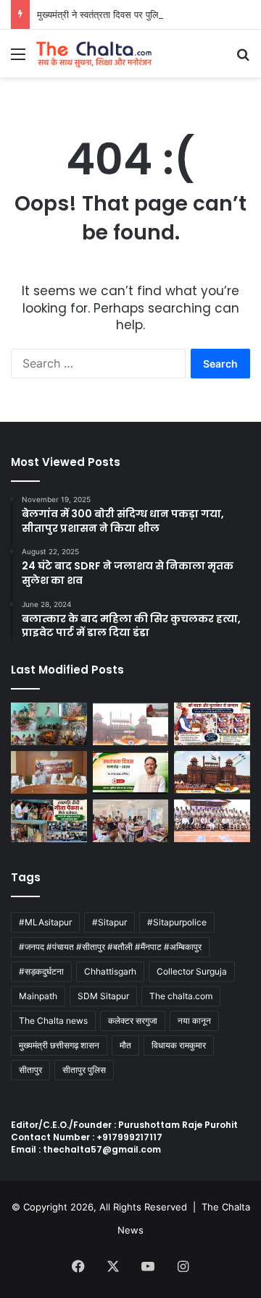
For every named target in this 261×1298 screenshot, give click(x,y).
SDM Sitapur (103, 996)
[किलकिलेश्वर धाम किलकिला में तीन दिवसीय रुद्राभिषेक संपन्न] (49, 724)
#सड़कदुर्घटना (41, 971)
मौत (125, 1045)
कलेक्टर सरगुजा (132, 1020)
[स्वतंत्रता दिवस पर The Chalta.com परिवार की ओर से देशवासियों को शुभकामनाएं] (212, 772)
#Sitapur (109, 922)
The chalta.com (180, 996)
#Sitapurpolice (177, 922)
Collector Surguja (192, 971)
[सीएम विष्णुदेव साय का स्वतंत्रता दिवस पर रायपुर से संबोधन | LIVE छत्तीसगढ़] (131, 772)
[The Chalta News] (94, 53)
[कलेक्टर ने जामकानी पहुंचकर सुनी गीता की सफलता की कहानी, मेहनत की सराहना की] (49, 820)
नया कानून (194, 1020)
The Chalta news (53, 1020)
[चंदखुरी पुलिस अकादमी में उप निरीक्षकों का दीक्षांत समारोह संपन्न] (212, 820)
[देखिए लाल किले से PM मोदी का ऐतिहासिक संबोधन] (131, 724)
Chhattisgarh (110, 971)
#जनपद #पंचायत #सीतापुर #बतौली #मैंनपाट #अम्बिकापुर (110, 946)
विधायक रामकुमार (179, 1045)
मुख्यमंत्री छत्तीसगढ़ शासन (59, 1045)
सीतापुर (30, 1069)
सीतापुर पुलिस (84, 1069)
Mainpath (38, 996)
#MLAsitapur (45, 922)
